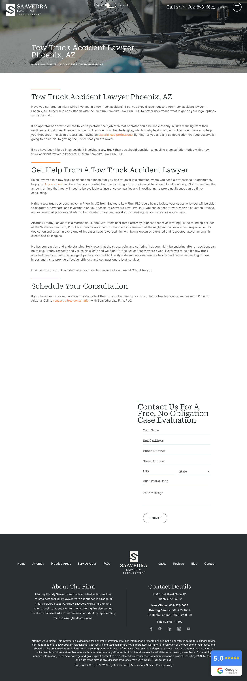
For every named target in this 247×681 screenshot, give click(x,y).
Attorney (38, 563)
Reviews (178, 563)
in (170, 629)
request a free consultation (71, 300)
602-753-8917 (181, 610)
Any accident (54, 184)
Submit (155, 517)
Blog (194, 563)
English (98, 5)
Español (123, 5)
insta (179, 629)
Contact (209, 563)
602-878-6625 (201, 7)
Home (21, 563)
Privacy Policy (164, 665)
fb (151, 629)
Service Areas (87, 563)
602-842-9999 (182, 615)
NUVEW (100, 665)
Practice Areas (61, 563)
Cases (162, 563)
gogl (160, 629)
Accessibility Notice (142, 665)
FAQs (106, 563)
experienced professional (116, 134)
